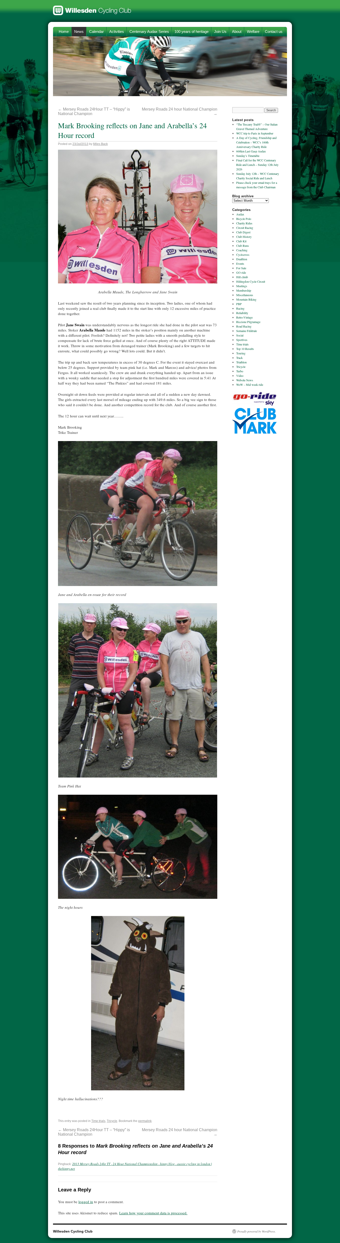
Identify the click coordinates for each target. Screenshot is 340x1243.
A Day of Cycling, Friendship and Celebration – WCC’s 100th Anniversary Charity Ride (256, 142)
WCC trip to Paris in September (254, 133)
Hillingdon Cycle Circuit (250, 281)
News (79, 31)
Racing (240, 308)
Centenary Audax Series (149, 31)
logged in (85, 1201)
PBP (239, 304)
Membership (243, 290)
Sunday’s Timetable (247, 156)
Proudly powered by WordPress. (256, 1231)
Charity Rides (244, 223)
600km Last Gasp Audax (251, 151)
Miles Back (100, 144)
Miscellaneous (244, 295)
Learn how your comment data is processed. (153, 1212)
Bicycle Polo (243, 219)
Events (240, 263)
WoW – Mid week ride (249, 385)
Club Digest (243, 232)
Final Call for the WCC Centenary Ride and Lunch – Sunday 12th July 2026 (257, 164)
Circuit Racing (244, 228)
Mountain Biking (246, 299)
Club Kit (241, 241)
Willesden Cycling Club (92, 8)
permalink (145, 1121)
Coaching (241, 250)
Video (239, 376)
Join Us (220, 31)
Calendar (96, 31)
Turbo (239, 371)
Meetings (241, 286)
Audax (240, 214)
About (236, 31)
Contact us (274, 31)
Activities (116, 31)
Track (239, 358)
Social (239, 335)
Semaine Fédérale (246, 331)
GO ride (241, 272)
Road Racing (243, 326)
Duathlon (241, 259)
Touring (240, 353)
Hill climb (242, 277)
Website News (244, 380)
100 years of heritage (191, 31)
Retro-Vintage (244, 317)
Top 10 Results (245, 349)
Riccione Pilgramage (248, 322)
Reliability (242, 313)
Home (64, 31)
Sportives (241, 340)
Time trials (98, 1121)
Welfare (253, 31)
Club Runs (242, 246)
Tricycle (112, 1121)
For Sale (241, 268)
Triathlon (241, 362)
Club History (244, 237)
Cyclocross (242, 255)
